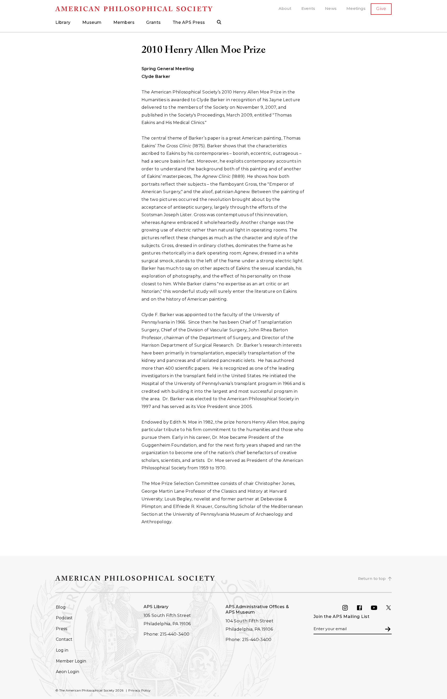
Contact (64, 639)
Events (308, 8)
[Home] (138, 9)
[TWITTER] (392, 608)
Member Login (71, 661)
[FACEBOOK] (363, 608)
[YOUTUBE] (378, 608)
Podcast (64, 617)
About (285, 8)
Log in (62, 650)
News (331, 8)
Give (381, 8)
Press (61, 628)
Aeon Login (67, 671)
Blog (61, 607)
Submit (388, 628)
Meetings (356, 8)
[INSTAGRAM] (349, 608)
